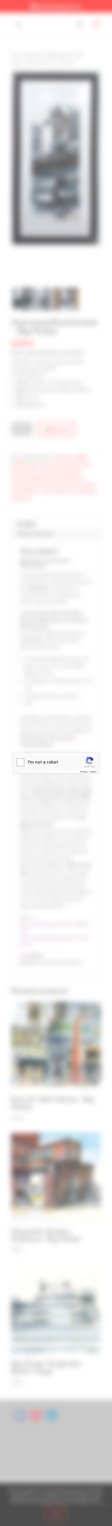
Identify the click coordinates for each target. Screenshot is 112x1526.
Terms (93, 771)
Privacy (84, 771)
